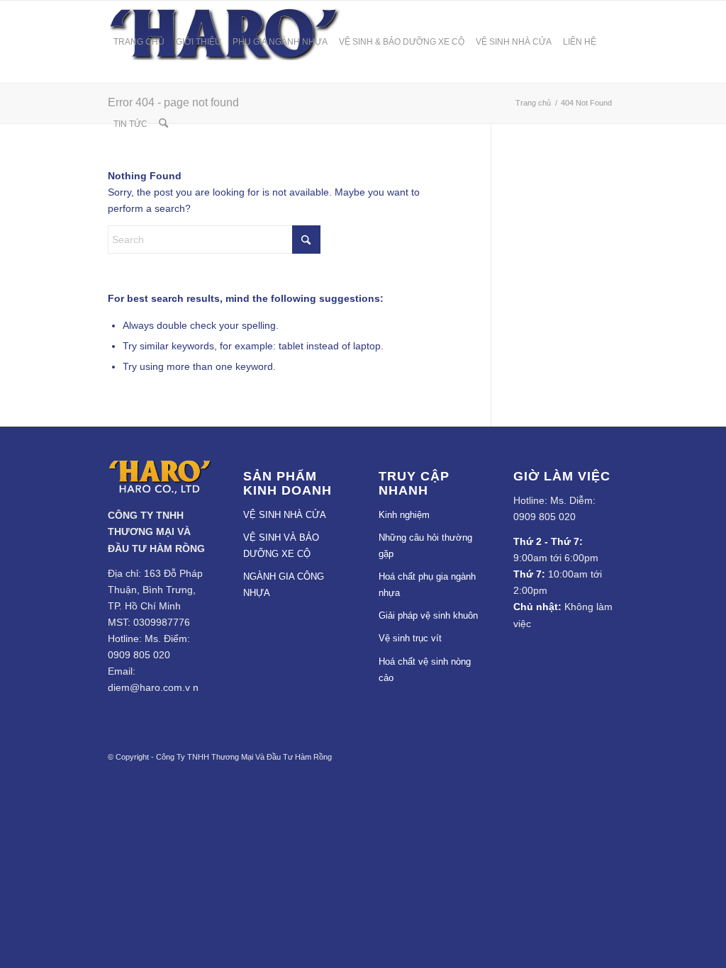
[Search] (163, 124)
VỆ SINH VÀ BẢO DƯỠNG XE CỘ (281, 545)
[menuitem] (139, 42)
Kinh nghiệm (404, 515)
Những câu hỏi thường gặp (425, 545)
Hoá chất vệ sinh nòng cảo (425, 669)
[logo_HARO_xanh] (160, 490)
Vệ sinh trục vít (410, 638)
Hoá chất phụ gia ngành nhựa (427, 584)
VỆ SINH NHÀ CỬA (284, 515)
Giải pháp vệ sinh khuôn (428, 615)
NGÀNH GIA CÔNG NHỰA (283, 584)
